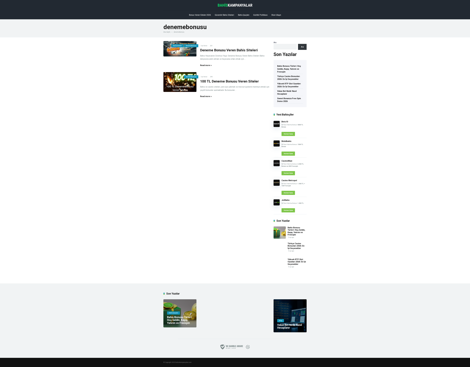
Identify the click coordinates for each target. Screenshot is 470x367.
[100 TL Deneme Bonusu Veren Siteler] (179, 82)
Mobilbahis (286, 141)
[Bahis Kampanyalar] (235, 5)
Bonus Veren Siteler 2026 (200, 15)
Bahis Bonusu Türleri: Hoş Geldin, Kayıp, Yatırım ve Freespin (289, 69)
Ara (275, 42)
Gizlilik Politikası (260, 15)
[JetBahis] (277, 205)
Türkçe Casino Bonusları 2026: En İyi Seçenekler (288, 77)
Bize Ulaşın (276, 15)
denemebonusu (191, 46)
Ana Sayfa (166, 32)
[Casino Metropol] (277, 185)
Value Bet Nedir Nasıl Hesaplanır (287, 92)
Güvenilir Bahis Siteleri (224, 15)
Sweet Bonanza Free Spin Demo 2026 (289, 99)
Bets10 (285, 122)
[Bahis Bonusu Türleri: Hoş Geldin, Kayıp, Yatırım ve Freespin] (280, 238)
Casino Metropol (289, 180)
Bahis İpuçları (243, 15)
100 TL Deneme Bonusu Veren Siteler (229, 81)
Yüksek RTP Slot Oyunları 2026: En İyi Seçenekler (289, 85)
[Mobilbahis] (277, 146)
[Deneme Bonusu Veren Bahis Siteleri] (179, 48)
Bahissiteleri (177, 46)
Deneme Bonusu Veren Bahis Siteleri (229, 50)
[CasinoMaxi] (277, 165)
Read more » (206, 65)
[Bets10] (277, 126)
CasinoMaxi (287, 161)
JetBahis (286, 200)
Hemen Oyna (288, 134)
